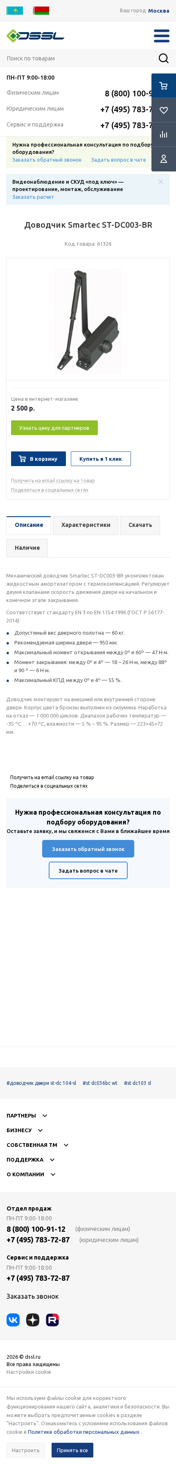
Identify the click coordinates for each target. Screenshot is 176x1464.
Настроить (26, 1450)
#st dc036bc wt (100, 1083)
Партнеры (21, 1115)
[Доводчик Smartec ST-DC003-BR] (88, 321)
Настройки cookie (29, 1372)
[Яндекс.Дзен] (32, 1319)
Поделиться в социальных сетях (49, 490)
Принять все (72, 1450)
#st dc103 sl (137, 1083)
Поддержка (25, 1159)
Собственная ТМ (32, 1145)
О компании (25, 1174)
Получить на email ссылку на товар (53, 480)
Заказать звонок (33, 1296)
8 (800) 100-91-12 (137, 93)
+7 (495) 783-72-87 (134, 109)
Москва (158, 10)
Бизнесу (19, 1130)
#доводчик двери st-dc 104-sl (41, 1083)
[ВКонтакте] (13, 1319)
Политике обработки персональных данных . (85, 1432)
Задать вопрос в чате (118, 159)
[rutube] (52, 1319)
